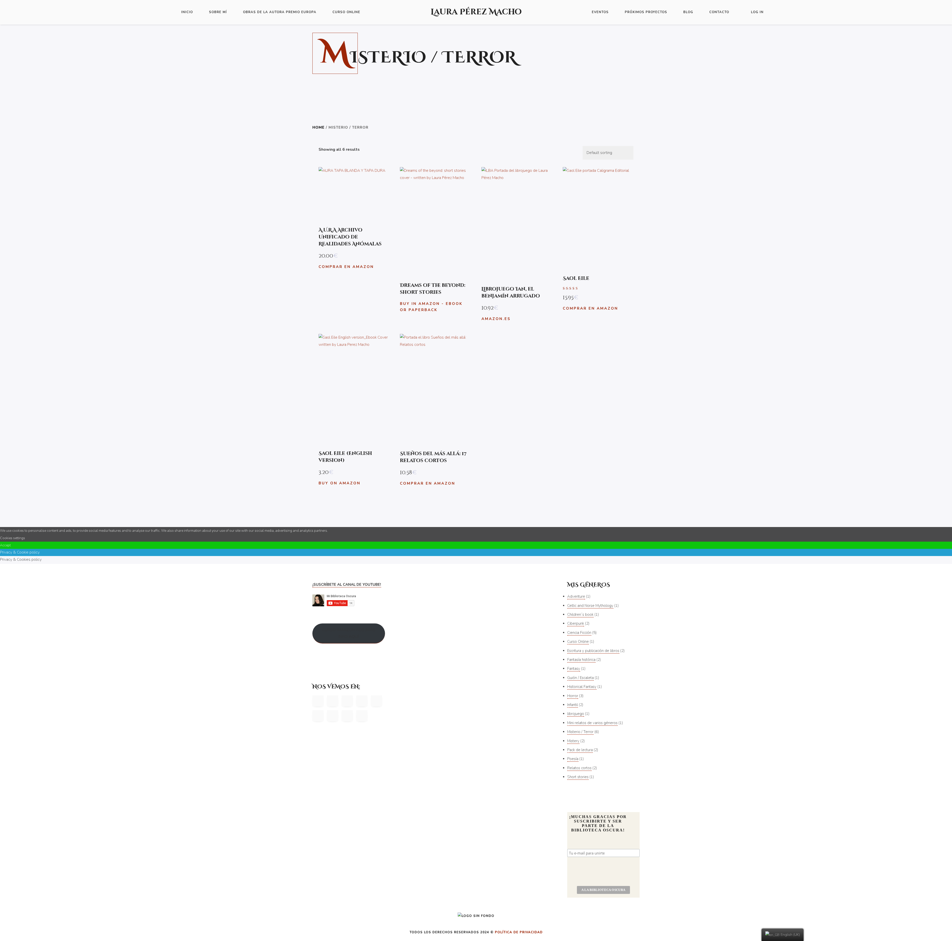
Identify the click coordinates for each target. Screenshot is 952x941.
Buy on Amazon (339, 483)
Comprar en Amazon (346, 266)
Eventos (600, 12)
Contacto (719, 12)
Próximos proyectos (646, 12)
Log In (757, 12)
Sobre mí (218, 12)
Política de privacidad (519, 932)
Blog (688, 12)
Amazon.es (496, 318)
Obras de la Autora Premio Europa (279, 12)
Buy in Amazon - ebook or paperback (431, 306)
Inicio (187, 12)
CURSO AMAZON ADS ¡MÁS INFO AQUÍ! (348, 633)
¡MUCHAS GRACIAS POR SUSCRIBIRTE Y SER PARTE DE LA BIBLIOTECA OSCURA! (598, 823)
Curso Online (346, 12)
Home (318, 127)
